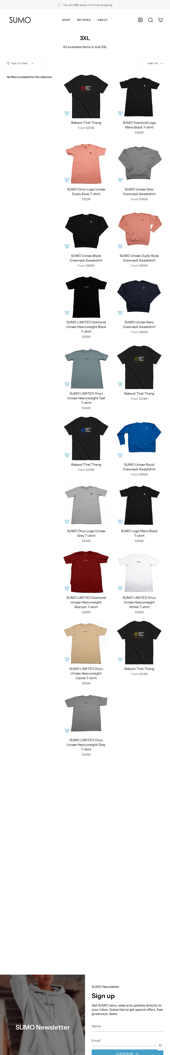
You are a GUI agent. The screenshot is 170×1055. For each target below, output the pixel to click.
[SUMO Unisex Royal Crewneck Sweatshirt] (139, 438)
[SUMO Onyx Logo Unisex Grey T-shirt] (86, 505)
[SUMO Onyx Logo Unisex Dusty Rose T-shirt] (86, 163)
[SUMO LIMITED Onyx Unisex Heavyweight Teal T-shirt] (86, 367)
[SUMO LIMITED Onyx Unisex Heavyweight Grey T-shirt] (86, 713)
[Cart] (161, 20)
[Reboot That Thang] (86, 96)
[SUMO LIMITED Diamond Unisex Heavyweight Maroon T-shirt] (86, 571)
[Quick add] (67, 113)
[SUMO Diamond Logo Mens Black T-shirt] (139, 96)
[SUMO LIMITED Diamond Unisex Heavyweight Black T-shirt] (86, 296)
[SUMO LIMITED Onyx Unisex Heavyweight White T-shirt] (139, 571)
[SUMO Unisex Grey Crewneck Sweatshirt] (139, 163)
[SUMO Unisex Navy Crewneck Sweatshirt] (139, 296)
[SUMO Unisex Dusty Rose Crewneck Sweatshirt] (139, 229)
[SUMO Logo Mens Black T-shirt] (139, 505)
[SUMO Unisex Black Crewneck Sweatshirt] (86, 229)
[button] (66, 20)
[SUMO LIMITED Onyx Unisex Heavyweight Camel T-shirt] (86, 642)
